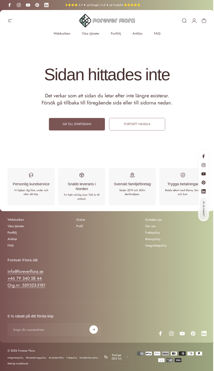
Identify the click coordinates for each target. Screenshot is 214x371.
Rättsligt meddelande (18, 363)
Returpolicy (152, 239)
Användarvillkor (56, 357)
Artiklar (137, 33)
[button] (203, 209)
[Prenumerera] (93, 329)
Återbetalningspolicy (36, 357)
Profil (79, 226)
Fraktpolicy (152, 233)
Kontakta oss (153, 220)
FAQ (157, 33)
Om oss (150, 226)
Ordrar (80, 220)
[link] (26, 285)
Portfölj (116, 33)
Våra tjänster (90, 33)
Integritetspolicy (156, 246)
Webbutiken (62, 33)
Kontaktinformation (89, 357)
